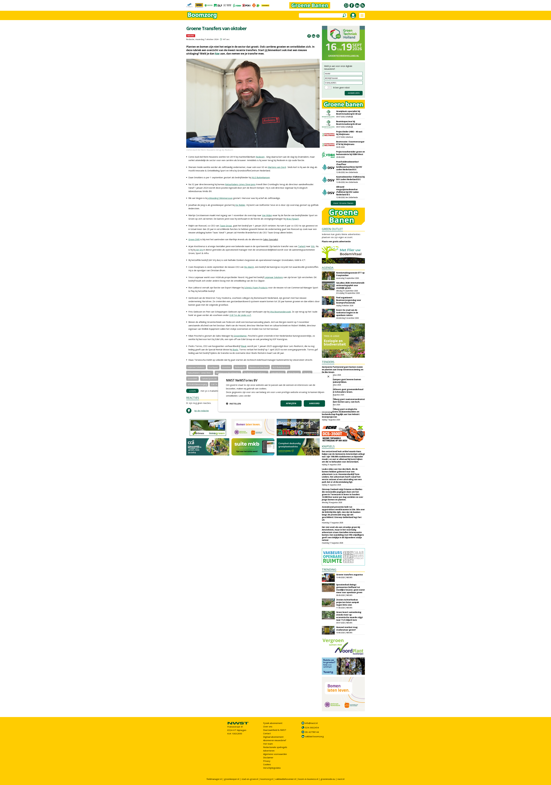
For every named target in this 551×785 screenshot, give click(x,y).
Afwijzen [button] (291, 403)
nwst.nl (340, 779)
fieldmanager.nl (214, 779)
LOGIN (192, 390)
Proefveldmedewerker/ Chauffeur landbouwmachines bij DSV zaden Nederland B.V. (349, 165)
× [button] (328, 377)
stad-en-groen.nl (249, 779)
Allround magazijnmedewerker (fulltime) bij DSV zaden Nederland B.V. (347, 190)
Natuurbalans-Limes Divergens (240, 184)
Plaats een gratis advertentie (336, 241)
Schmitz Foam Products (256, 287)
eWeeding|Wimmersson (220, 198)
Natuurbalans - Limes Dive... (200, 373)
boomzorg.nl (266, 779)
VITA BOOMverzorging (197, 384)
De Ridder (240, 204)
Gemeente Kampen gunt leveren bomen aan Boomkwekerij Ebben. (341, 380)
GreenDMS (192, 378)
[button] (233, 403)
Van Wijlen (267, 215)
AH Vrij (199, 249)
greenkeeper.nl (231, 779)
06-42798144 (312, 732)
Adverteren (268, 750)
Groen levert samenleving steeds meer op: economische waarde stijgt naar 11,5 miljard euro (349, 616)
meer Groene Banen (343, 203)
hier (217, 53)
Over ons (267, 726)
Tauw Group (226, 225)
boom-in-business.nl (308, 779)
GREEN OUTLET (332, 229)
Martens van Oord (277, 167)
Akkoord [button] (314, 403)
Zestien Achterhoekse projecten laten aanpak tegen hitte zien (347, 602)
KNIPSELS (328, 446)
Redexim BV (240, 367)
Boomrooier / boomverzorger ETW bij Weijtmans (350, 143)
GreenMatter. (240, 335)
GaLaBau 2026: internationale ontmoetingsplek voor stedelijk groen (350, 285)
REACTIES (192, 398)
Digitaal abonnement (273, 736)
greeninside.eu (328, 779)
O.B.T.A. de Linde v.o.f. (240, 315)
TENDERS (328, 362)
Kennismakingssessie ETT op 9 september (350, 274)
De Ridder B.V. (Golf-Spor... (255, 373)
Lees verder (245, 395)
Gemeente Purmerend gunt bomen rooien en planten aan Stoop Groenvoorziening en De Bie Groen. (342, 369)
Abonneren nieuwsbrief (274, 740)
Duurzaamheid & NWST (274, 729)
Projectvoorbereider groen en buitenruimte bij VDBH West (350, 153)
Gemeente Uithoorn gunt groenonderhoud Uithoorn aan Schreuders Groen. (342, 390)
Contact (267, 733)
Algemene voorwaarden (275, 754)
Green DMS (194, 239)
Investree (226, 367)
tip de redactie (201, 410)
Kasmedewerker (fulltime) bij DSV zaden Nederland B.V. (350, 178)
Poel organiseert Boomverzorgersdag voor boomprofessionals (348, 300)
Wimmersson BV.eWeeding (228, 373)
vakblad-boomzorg (314, 736)
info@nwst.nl (311, 723)
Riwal (243, 346)
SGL (313, 246)
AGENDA (327, 268)
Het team (268, 743)
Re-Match (249, 266)
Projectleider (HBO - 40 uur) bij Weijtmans (349, 133)
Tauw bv (307, 373)
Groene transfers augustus (349, 574)
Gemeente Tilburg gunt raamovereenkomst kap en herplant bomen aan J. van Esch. (343, 400)
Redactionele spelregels (275, 747)
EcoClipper (213, 367)
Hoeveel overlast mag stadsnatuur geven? (347, 628)
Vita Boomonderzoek (280, 311)
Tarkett (301, 246)
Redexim (260, 156)
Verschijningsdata (272, 767)
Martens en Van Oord (259, 367)
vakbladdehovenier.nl (285, 779)
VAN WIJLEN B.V (277, 373)
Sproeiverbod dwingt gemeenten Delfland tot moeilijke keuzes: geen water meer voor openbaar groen (350, 588)
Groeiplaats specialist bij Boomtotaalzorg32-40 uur (348, 112)
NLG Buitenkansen (261, 177)
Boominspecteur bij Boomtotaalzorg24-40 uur (348, 122)
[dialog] (275, 392)
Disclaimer (268, 757)
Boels (235, 349)
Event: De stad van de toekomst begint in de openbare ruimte (347, 312)
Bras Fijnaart (292, 218)
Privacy (266, 760)
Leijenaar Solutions (273, 277)
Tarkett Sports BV (209, 378)
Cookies (267, 764)
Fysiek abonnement (272, 723)
